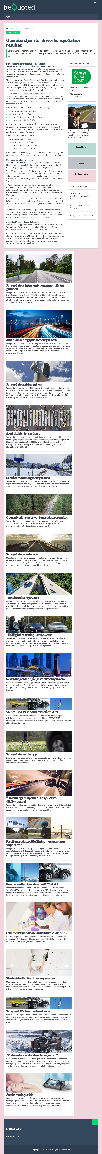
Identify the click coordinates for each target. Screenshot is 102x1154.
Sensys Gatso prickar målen (81, 215)
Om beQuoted (12, 1136)
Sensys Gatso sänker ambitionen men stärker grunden (80, 195)
